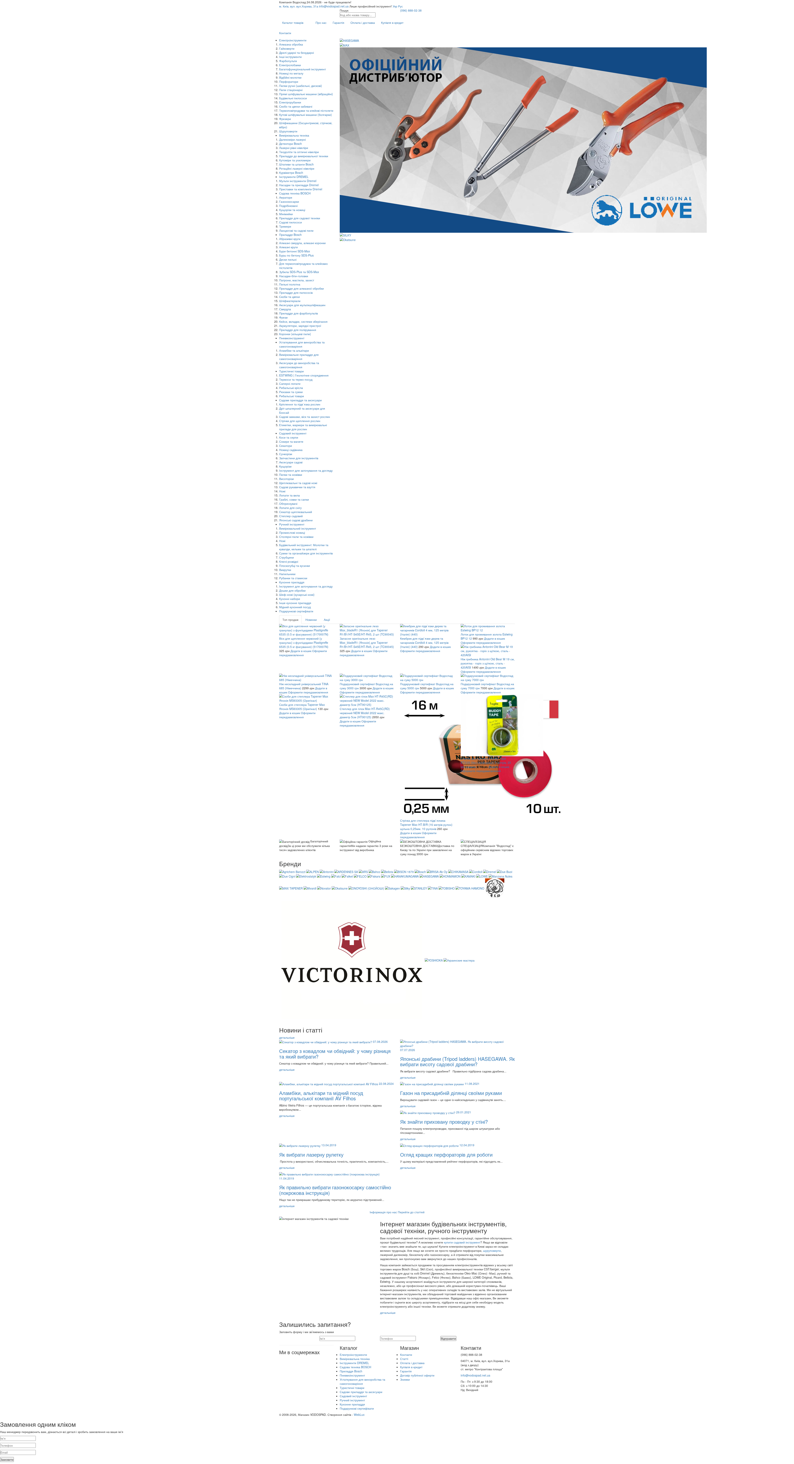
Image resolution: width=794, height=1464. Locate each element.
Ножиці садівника (291, 450)
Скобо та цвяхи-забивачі (295, 106)
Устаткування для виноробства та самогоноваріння (302, 344)
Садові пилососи (290, 222)
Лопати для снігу (290, 508)
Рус (400, 6)
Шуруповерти (288, 131)
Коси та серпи (288, 437)
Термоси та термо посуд (295, 379)
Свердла (285, 309)
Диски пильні (288, 259)
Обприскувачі (288, 503)
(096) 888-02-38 (411, 10)
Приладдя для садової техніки (299, 218)
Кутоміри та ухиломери (295, 160)
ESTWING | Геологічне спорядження (304, 375)
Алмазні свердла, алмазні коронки (302, 243)
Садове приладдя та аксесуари (300, 400)
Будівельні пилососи (293, 98)
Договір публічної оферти (417, 1375)
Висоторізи (286, 479)
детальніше (287, 1037)
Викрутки (285, 570)
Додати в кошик (301, 651)
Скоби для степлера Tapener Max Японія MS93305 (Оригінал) (302, 707)
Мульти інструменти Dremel (297, 181)
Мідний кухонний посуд (295, 607)
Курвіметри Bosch (291, 172)
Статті (404, 1359)
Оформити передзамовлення (303, 653)
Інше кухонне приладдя (295, 603)
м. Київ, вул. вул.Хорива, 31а (298, 6)
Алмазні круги (288, 247)
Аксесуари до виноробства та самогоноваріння (299, 365)
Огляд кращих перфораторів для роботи (446, 1154)
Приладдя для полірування (297, 330)
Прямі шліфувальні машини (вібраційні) (306, 94)
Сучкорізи (285, 454)
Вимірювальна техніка (294, 135)
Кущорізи (285, 466)
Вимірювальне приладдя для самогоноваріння (299, 357)
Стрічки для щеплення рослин (299, 421)
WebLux (359, 1414)
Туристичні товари (291, 371)
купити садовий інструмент (462, 1242)
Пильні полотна (289, 284)
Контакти (285, 33)
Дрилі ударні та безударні (296, 52)
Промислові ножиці (292, 532)
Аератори (285, 197)
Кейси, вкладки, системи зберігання (303, 321)
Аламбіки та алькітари (294, 350)
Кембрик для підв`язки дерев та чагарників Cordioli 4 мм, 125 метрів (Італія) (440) (424, 642)
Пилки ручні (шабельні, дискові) (300, 86)
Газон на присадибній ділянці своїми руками (451, 1092)
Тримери (285, 226)
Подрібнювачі (288, 206)
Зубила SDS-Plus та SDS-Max (299, 272)
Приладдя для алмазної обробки (301, 288)
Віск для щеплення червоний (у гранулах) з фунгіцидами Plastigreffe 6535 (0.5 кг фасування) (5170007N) (303, 642)
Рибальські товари (291, 396)
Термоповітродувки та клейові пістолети (306, 110)
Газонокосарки (289, 201)
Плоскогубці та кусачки (294, 566)
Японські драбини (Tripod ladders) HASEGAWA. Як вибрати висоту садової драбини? (457, 1061)
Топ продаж (290, 619)
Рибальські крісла (291, 388)
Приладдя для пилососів (296, 292)
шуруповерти (492, 1250)
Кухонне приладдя (291, 582)
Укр (395, 6)
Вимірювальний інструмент (297, 528)
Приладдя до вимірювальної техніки (303, 156)
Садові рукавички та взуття (297, 487)
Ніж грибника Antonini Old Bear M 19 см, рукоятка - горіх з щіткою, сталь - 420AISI (488, 663)
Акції (327, 619)
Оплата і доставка (362, 22)
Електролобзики (290, 65)
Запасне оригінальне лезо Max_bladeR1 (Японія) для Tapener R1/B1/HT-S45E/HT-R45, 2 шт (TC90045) (367, 642)
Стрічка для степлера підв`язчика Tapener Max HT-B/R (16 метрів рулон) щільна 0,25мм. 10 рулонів (426, 824)
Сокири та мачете (291, 441)
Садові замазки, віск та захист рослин (304, 417)
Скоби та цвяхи (289, 297)
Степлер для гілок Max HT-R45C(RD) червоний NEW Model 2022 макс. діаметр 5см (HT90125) (365, 713)
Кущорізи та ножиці (292, 210)
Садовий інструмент (292, 433)
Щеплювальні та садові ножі (298, 483)
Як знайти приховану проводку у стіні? (444, 1121)
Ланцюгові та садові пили (296, 230)
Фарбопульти (288, 61)
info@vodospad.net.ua (334, 6)
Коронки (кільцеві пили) (295, 334)
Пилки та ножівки (290, 474)
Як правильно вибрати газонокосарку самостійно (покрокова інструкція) (335, 1189)
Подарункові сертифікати (296, 611)
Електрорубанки (290, 102)
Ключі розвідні (288, 561)
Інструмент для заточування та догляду (306, 470)
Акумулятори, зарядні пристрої (300, 326)
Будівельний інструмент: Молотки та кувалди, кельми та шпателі (303, 547)
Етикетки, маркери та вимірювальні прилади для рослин (303, 427)
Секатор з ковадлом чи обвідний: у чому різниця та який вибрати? (335, 1053)
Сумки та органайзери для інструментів (306, 553)
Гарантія (338, 22)
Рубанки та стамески (293, 578)
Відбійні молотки (290, 77)
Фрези (283, 317)
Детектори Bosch (290, 143)
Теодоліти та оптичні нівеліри (299, 152)
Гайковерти (286, 48)
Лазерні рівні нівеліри (293, 148)
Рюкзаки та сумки (291, 392)
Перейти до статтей (411, 1212)
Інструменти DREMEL (294, 177)
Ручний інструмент (291, 524)
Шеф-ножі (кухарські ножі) (296, 594)
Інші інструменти (290, 57)
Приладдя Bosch (290, 235)
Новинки (311, 619)
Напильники (287, 574)
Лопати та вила (289, 495)
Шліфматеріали (289, 301)
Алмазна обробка (291, 44)
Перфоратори (288, 81)
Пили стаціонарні (291, 90)
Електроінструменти (292, 40)
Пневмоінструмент (291, 338)
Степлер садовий (291, 516)
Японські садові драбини (296, 520)
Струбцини (286, 557)
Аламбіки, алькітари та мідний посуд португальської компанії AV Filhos (321, 1095)
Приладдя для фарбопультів (298, 313)
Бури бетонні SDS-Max (294, 251)
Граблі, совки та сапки (294, 499)
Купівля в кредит (392, 22)
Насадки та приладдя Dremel (299, 185)
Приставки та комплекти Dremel (300, 189)
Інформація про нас (383, 1212)
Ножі (282, 491)
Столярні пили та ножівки (296, 537)
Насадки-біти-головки (293, 276)
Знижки (405, 1379)
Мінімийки (286, 214)
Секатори (285, 446)
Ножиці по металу (291, 73)
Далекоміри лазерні (292, 139)
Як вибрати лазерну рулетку (311, 1154)
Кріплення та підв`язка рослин (299, 404)
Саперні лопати (289, 383)
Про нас (321, 22)
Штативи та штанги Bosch (296, 164)
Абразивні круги (289, 239)
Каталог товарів (292, 22)
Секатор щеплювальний (295, 512)
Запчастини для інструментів (298, 458)
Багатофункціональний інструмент (302, 69)
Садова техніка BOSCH (295, 193)
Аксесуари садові (291, 462)
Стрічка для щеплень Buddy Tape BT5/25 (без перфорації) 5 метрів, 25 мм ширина (486, 762)
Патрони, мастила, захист (296, 280)
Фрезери (285, 119)
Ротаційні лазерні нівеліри (296, 168)
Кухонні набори (289, 599)
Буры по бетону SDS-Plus (296, 255)
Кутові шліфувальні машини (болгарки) (305, 115)
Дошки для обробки (292, 590)
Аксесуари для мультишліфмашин (302, 305)
